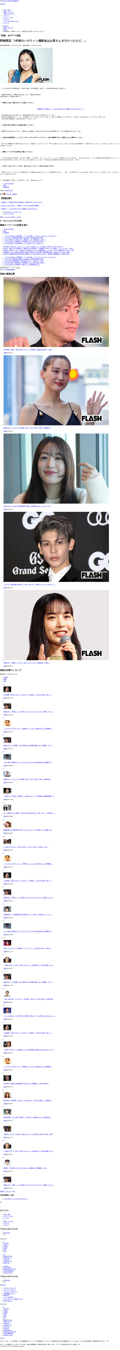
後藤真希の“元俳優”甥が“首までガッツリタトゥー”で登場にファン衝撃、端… (28, 830)
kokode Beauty (8, 1267)
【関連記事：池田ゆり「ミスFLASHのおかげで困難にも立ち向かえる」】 (60, 109)
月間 (5, 681)
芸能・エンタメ (8, 12)
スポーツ (6, 15)
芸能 (5, 13)
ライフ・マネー (8, 17)
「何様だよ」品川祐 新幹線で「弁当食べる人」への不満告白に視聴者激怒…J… (29, 796)
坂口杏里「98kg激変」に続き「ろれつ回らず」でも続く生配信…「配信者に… (28, 1100)
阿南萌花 (6, 232)
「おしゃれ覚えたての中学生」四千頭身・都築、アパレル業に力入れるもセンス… (30, 1016)
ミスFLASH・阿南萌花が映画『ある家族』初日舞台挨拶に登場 (23, 238)
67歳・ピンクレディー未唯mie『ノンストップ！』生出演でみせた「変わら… (28, 948)
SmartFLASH (7, 1261)
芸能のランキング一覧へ (7, 1191)
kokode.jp (6, 1266)
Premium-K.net (8, 1256)
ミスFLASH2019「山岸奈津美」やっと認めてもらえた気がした (23, 243)
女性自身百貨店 (8, 1271)
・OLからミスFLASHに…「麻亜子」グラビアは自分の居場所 (19, 205)
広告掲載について (9, 1293)
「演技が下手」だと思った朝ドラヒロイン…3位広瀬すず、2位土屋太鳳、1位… (28, 965)
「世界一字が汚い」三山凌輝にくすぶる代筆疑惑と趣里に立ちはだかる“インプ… (29, 1049)
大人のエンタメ (14, 21)
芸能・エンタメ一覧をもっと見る (10, 217)
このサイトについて (10, 1288)
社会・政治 (7, 10)
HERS (5, 1248)
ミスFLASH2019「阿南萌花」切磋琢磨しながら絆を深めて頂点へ (24, 241)
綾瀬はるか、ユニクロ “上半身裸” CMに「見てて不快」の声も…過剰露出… (27, 428)
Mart (5, 1249)
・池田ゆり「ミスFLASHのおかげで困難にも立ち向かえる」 (19, 208)
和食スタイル (8, 1257)
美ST (5, 1251)
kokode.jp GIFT (8, 1272)
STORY (6, 1246)
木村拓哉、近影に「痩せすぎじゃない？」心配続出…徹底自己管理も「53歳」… (29, 349)
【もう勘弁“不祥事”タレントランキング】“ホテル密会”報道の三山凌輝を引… (28, 762)
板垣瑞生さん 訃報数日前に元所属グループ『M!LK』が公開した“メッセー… (28, 914)
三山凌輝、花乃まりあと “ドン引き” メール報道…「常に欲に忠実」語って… (28, 694)
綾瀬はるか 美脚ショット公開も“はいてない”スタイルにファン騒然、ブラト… (29, 711)
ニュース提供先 (8, 1297)
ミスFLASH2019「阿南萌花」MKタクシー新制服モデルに (22, 264)
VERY (5, 1245)
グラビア (6, 19)
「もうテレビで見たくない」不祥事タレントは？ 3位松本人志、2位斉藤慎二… (28, 728)
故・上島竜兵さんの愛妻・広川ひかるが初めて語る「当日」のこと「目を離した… (30, 813)
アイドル (6, 21)
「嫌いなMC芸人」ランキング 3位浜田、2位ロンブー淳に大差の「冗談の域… (28, 999)
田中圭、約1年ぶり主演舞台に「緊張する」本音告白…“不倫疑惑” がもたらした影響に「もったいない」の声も (38, 248)
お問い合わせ (8, 1301)
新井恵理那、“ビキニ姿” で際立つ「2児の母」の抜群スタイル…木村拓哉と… (28, 1117)
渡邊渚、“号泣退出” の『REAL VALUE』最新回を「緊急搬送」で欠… (26, 1168)
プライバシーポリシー (11, 1291)
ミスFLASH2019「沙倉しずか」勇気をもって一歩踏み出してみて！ (25, 239)
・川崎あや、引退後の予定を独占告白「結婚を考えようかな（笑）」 (22, 202)
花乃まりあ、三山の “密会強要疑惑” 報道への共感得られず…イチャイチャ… (28, 506)
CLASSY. (6, 1243)
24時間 (6, 677)
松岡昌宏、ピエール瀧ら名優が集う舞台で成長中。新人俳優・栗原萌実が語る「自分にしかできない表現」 (37, 252)
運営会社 (6, 1295)
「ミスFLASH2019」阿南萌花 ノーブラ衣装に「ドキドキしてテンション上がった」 (30, 236)
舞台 (5, 231)
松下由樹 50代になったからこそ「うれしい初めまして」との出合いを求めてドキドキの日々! (33, 246)
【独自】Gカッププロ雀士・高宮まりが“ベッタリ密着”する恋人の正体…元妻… (29, 1134)
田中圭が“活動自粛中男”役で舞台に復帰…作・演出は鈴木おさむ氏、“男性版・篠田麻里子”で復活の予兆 (36, 254)
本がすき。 (7, 1263)
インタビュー (10, 13)
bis (4, 1254)
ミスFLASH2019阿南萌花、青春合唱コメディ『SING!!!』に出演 (24, 261)
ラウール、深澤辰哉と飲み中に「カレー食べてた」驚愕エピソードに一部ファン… (30, 584)
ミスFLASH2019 (9, 229)
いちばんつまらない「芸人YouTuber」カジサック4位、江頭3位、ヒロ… (26, 847)
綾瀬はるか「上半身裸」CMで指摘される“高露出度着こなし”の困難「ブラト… (28, 745)
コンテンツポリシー (10, 1290)
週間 (5, 679)
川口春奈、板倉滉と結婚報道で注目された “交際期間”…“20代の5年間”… (26, 1083)
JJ (4, 1242)
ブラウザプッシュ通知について (13, 1299)
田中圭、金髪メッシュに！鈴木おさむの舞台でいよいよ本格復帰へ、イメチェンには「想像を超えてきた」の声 (39, 250)
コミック (6, 23)
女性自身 (6, 1259)
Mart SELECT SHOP (10, 1269)
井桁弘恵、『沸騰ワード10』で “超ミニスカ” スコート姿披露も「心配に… (27, 663)
